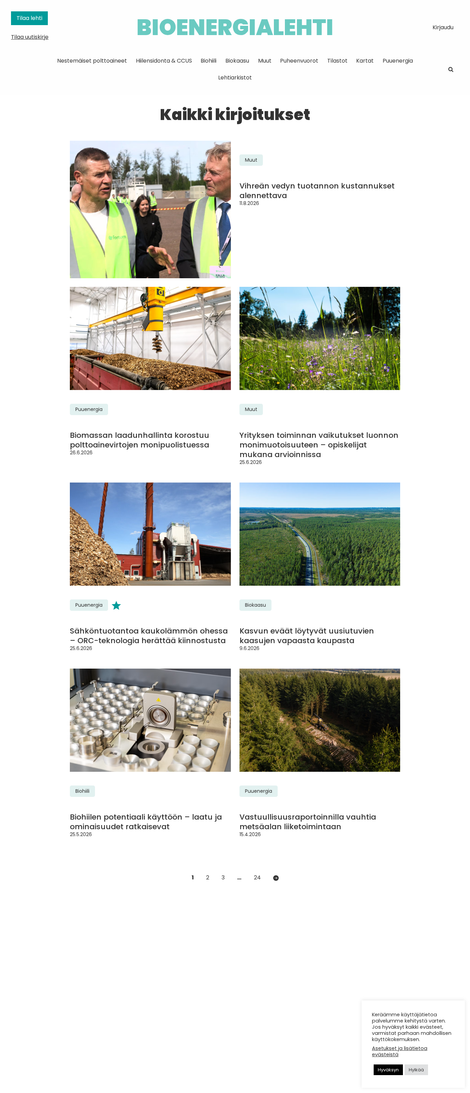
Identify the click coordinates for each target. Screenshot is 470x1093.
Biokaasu (237, 61)
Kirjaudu (442, 27)
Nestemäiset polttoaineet (92, 61)
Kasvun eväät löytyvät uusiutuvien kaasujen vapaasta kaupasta (306, 636)
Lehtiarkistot (235, 78)
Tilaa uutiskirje (30, 37)
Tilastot (337, 61)
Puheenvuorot (299, 61)
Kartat (365, 61)
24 (257, 877)
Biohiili (208, 61)
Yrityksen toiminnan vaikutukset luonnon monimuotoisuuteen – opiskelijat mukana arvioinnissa (318, 445)
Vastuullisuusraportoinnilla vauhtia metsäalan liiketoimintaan (307, 822)
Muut (264, 61)
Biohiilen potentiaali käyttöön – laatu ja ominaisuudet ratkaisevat (146, 822)
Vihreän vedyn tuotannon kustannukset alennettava (317, 191)
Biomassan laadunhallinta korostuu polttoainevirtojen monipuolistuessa (139, 440)
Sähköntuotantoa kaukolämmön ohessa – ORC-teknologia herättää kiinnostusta (149, 636)
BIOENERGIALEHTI (235, 27)
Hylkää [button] (416, 1070)
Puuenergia (398, 61)
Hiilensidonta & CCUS (164, 61)
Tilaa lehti (29, 18)
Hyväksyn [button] (388, 1070)
